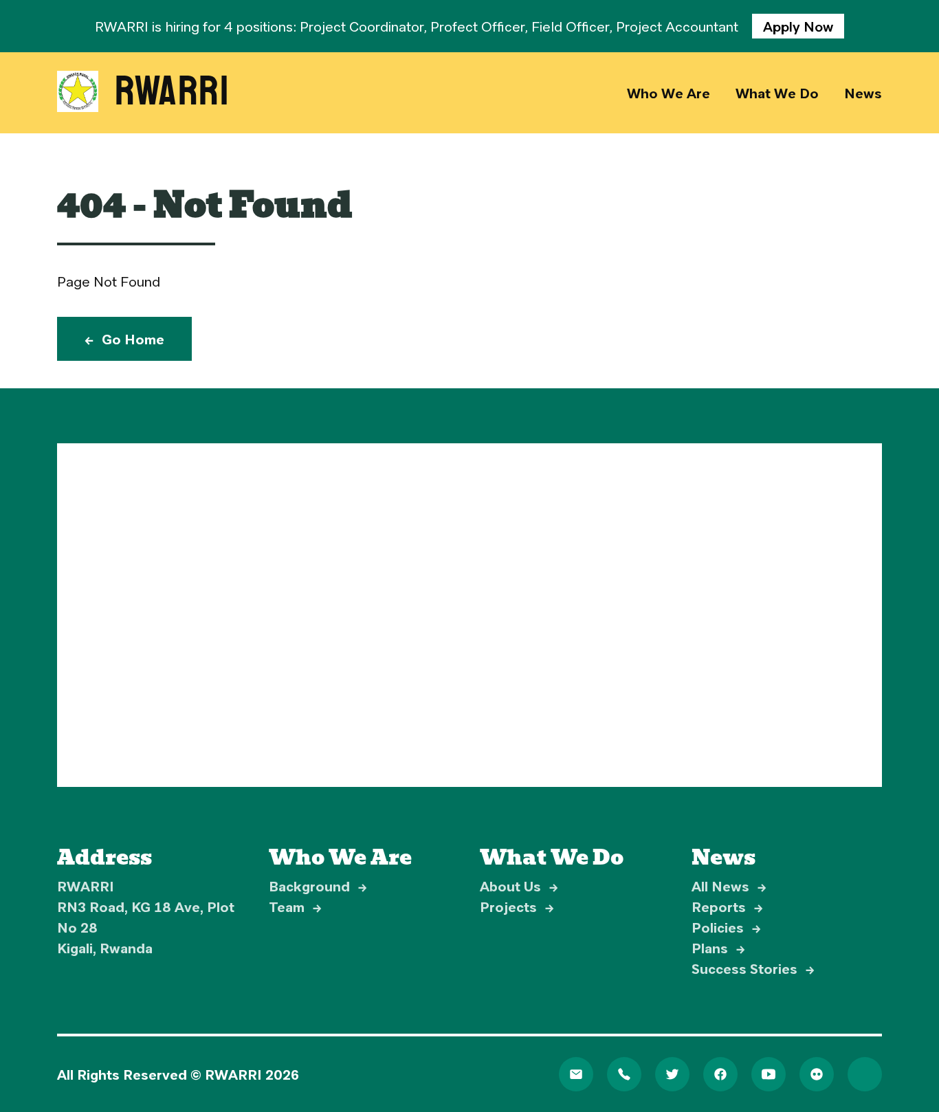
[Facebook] (720, 1074)
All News (729, 886)
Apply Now (798, 26)
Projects (517, 906)
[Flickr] (816, 1074)
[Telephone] (624, 1074)
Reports (727, 906)
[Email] (576, 1074)
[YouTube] (768, 1074)
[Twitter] (672, 1074)
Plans (718, 947)
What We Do (777, 93)
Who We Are (668, 93)
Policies (726, 927)
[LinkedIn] (865, 1074)
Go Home (124, 339)
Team (295, 906)
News (863, 93)
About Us (519, 886)
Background (318, 886)
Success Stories (753, 968)
